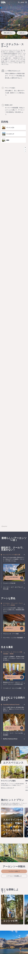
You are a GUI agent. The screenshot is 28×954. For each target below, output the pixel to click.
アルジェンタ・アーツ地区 (11, 634)
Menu (22, 2)
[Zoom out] (25, 149)
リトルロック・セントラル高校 (12, 688)
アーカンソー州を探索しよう (15, 876)
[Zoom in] (25, 147)
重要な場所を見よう (8, 33)
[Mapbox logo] (4, 526)
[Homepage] (3, 3)
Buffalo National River (10, 739)
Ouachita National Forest (11, 704)
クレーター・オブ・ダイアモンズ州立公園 (13, 588)
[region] (14, 336)
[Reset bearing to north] (25, 151)
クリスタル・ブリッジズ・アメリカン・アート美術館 (13, 604)
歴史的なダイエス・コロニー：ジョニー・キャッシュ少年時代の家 (13, 683)
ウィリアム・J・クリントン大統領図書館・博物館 (12, 653)
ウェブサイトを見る (13, 871)
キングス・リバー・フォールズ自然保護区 (13, 734)
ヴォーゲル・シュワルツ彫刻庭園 (13, 638)
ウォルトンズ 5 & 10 (9, 583)
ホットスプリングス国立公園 (11, 555)
